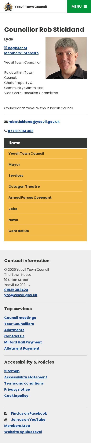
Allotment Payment (21, 348)
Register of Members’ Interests (21, 51)
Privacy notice (17, 389)
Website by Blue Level (23, 431)
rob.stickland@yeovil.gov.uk (34, 121)
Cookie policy (16, 395)
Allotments (14, 330)
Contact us (14, 336)
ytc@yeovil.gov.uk (20, 295)
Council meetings (20, 317)
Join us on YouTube (28, 419)
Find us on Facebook (29, 413)
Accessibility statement (25, 377)
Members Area (17, 425)
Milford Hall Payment (23, 342)
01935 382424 (16, 289)
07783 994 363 (20, 131)
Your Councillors (19, 323)
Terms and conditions (24, 383)
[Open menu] (79, 6)
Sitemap (11, 371)
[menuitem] (45, 187)
